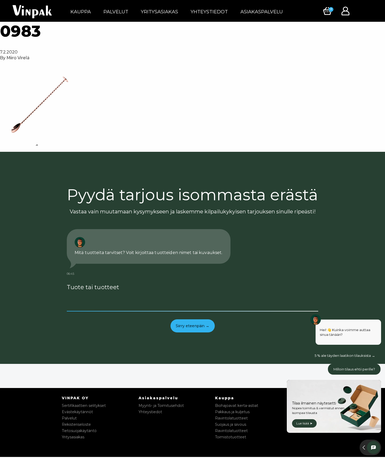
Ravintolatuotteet (231, 418)
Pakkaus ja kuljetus (232, 411)
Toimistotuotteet (230, 437)
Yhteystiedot (209, 12)
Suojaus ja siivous (230, 424)
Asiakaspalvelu (261, 12)
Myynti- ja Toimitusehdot (161, 405)
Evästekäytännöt (77, 411)
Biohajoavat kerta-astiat (236, 405)
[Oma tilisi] (347, 10)
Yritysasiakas (159, 12)
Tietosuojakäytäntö (79, 430)
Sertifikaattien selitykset (84, 405)
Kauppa (80, 12)
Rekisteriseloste (76, 424)
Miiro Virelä (18, 57)
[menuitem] (80, 11)
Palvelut (115, 12)
